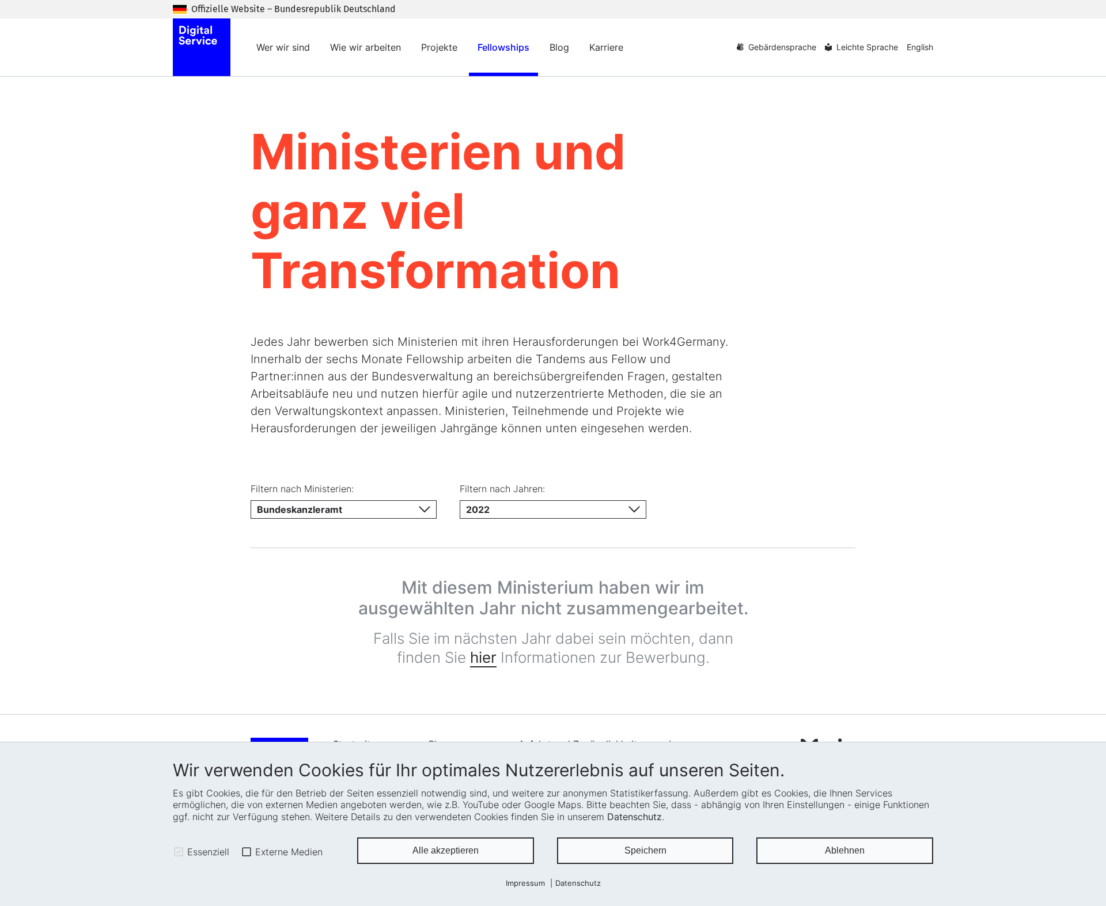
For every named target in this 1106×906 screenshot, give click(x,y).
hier (483, 657)
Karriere (606, 47)
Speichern (645, 850)
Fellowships (503, 47)
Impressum (525, 883)
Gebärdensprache (782, 47)
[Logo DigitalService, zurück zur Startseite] (201, 47)
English (920, 47)
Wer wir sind (283, 47)
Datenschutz (634, 816)
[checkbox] (178, 852)
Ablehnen (845, 850)
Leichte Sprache (867, 47)
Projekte (439, 47)
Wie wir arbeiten (365, 47)
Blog (559, 47)
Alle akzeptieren (445, 850)
